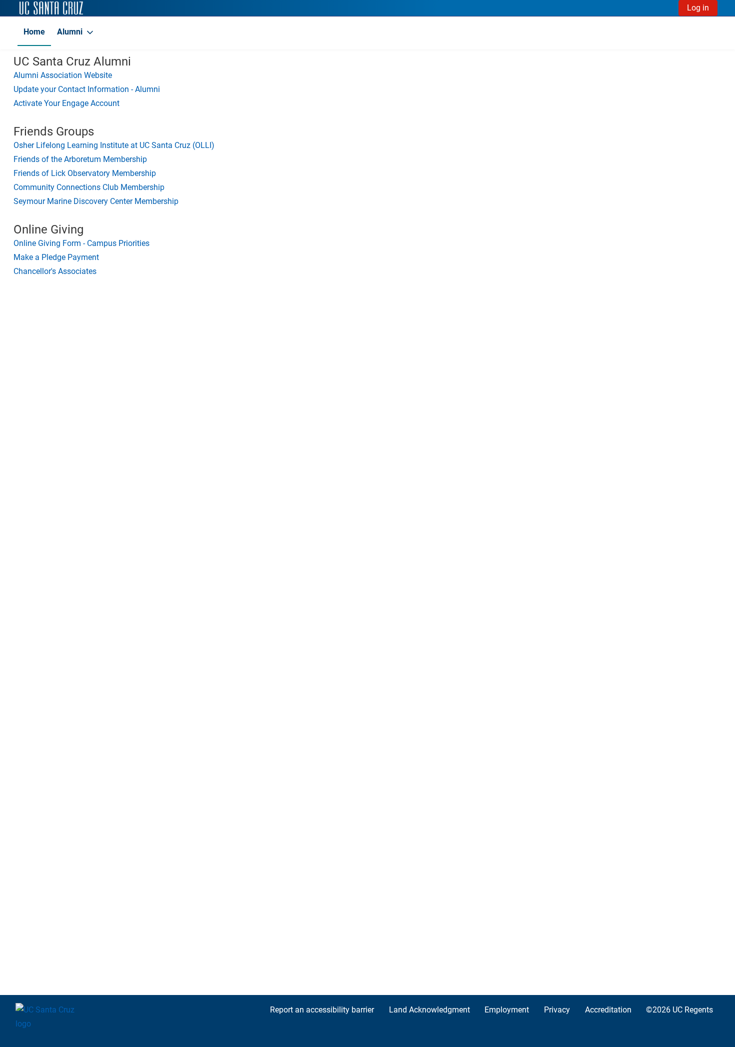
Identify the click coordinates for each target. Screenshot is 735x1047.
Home (34, 31)
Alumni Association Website (63, 75)
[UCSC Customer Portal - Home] (51, 8)
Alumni (69, 31)
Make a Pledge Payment (56, 257)
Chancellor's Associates (55, 271)
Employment (506, 1009)
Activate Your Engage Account (67, 103)
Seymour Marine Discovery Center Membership (96, 201)
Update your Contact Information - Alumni (87, 89)
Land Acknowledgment (429, 1009)
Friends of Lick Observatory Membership (85, 173)
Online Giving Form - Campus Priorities (82, 243)
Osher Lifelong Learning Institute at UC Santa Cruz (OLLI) (114, 145)
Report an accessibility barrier (322, 1009)
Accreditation (608, 1009)
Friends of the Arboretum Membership (80, 159)
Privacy (557, 1009)
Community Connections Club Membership (89, 187)
